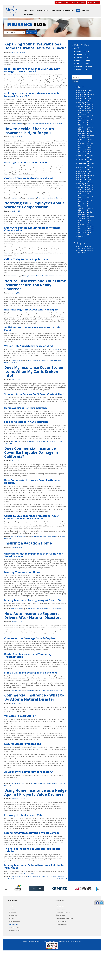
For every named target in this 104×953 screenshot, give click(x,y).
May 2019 (90, 228)
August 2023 (80, 209)
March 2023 (80, 221)
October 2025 (81, 120)
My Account (94, 2)
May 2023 (81, 216)
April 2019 (90, 230)
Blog (78, 10)
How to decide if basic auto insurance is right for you (29, 130)
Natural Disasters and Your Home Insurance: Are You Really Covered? (35, 284)
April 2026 (81, 97)
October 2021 (89, 132)
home (29, 124)
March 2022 (89, 112)
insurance (35, 124)
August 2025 (80, 128)
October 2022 (89, 91)
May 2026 (81, 94)
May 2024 (81, 176)
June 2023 (81, 214)
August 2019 (89, 221)
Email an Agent (79, 2)
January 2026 (80, 108)
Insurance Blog (13, 924)
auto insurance (31, 198)
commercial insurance (38, 536)
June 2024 (81, 173)
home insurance (33, 360)
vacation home (58, 609)
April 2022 (90, 109)
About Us (31, 10)
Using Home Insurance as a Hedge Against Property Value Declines (35, 792)
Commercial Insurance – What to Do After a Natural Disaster (34, 697)
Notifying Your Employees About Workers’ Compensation (34, 205)
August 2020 (89, 181)
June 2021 (90, 145)
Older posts (9, 878)
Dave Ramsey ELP (28, 14)
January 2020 (89, 201)
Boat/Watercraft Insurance (64, 918)
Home (25, 10)
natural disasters (56, 360)
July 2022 (90, 103)
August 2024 (80, 168)
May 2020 (90, 188)
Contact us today (27, 873)
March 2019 (89, 233)
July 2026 (81, 90)
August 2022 (89, 100)
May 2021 (90, 147)
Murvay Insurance (45, 124)
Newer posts (62, 878)
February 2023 (81, 225)
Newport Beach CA (58, 124)
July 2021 (90, 143)
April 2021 (90, 149)
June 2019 (90, 226)
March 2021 (89, 152)
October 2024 (81, 160)
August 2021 (89, 140)
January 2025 (80, 148)
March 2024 (80, 181)
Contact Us (85, 10)
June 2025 (81, 133)
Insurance (14, 276)
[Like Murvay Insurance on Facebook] (97, 902)
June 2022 (90, 105)
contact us (56, 349)
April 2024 (81, 178)
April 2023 (81, 218)
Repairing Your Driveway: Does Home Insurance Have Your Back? (35, 46)
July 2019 (90, 224)
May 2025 (81, 135)
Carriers (11, 918)
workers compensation (56, 276)
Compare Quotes (56, 10)
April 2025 (81, 137)
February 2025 (81, 144)
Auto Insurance (16, 198)
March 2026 (80, 100)
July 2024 (81, 171)
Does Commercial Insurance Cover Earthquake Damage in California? (31, 452)
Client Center (13, 915)
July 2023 (81, 212)
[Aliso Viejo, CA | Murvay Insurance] (11, 11)
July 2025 (81, 131)
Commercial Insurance (18, 536)
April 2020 (90, 190)
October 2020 (89, 172)
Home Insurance (16, 124)
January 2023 (80, 229)
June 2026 (81, 92)
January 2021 (89, 160)
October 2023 (81, 201)
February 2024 (81, 185)
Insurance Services (42, 10)
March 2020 (89, 193)
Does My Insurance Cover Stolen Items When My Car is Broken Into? (33, 371)
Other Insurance (61, 921)
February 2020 (90, 197)
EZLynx (53, 941)
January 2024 (80, 189)
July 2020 (90, 184)
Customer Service (68, 10)
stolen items (8, 443)
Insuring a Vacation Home (28, 543)
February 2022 (90, 116)
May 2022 (90, 107)
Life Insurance (60, 915)
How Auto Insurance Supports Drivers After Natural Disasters (32, 615)
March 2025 (80, 140)
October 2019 (89, 213)
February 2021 (90, 156)
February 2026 (81, 104)
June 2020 (90, 186)
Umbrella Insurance (62, 924)
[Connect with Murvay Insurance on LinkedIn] (101, 902)
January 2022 (89, 120)
